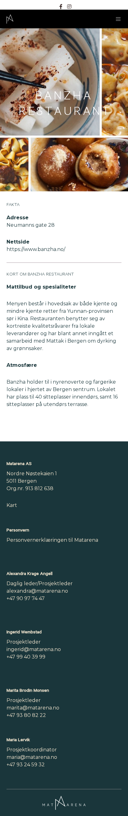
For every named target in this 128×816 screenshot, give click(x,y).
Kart (12, 505)
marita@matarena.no (33, 708)
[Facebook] (60, 6)
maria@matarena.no (32, 757)
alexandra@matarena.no (37, 591)
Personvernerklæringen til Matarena (52, 540)
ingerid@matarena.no (34, 649)
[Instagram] (69, 6)
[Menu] (117, 19)
